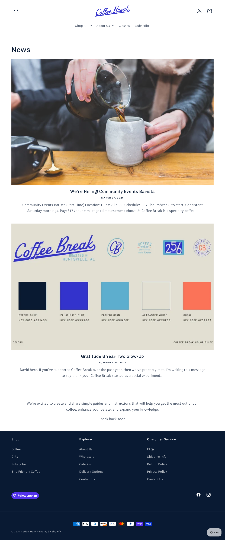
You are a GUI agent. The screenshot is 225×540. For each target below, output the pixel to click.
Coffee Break (28, 531)
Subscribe (18, 464)
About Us (86, 449)
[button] (16, 11)
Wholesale (86, 456)
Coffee (16, 449)
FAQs (150, 449)
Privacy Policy (157, 471)
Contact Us (87, 479)
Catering (85, 464)
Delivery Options (91, 471)
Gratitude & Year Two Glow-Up (112, 356)
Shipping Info (157, 456)
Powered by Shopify (49, 531)
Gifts (14, 456)
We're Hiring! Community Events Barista (112, 191)
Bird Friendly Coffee (25, 471)
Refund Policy (157, 464)
